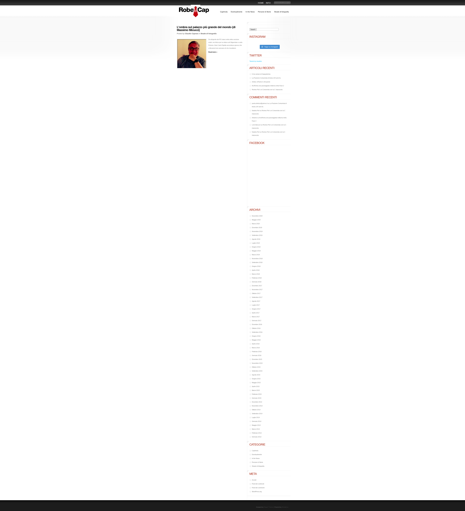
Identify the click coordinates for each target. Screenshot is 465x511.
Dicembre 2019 (257, 227)
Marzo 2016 (256, 348)
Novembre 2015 (257, 363)
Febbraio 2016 (257, 351)
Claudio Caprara (191, 34)
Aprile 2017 (256, 313)
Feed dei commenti (258, 488)
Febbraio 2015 (257, 394)
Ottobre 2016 (256, 328)
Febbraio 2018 (257, 278)
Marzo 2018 (256, 274)
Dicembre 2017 (257, 286)
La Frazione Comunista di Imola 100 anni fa (266, 78)
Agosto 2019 (256, 239)
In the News (250, 12)
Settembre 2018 (257, 262)
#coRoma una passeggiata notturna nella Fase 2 (268, 86)
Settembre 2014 (257, 413)
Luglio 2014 (256, 417)
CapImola (224, 12)
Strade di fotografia (281, 12)
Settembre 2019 (257, 235)
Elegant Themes (268, 507)
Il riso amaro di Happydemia (261, 74)
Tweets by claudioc (255, 61)
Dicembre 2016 (257, 324)
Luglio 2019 (256, 243)
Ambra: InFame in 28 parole (261, 82)
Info (268, 3)
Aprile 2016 (256, 344)
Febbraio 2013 (257, 433)
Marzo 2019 (256, 255)
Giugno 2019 (256, 247)
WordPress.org (257, 491)
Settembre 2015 (257, 371)
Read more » (212, 52)
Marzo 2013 (256, 429)
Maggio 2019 (256, 251)
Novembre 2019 (257, 231)
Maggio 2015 (256, 382)
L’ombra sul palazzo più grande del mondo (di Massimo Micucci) (206, 28)
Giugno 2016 (256, 336)
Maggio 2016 (256, 340)
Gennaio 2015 (256, 398)
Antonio (254, 118)
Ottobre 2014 (256, 410)
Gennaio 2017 (256, 320)
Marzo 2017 (256, 317)
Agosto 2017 (256, 301)
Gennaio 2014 (256, 421)
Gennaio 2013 (256, 437)
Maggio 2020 (256, 220)
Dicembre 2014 (257, 402)
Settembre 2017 (257, 297)
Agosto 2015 (256, 375)
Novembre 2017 (257, 289)
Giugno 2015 (256, 379)
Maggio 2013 (256, 425)
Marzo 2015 (256, 390)
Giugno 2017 (256, 309)
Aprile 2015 (256, 386)
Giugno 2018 (256, 266)
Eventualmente (236, 12)
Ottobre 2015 (256, 367)
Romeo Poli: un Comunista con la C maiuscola (267, 89)
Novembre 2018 (257, 258)
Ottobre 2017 (256, 293)
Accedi (254, 480)
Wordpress (285, 507)
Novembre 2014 (257, 406)
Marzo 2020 (256, 224)
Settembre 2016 (257, 332)
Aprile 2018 (256, 270)
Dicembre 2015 (257, 359)
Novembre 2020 (257, 216)
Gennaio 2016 (256, 355)
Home (261, 3)
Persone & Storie (264, 12)
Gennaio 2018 (256, 282)
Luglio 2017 (256, 305)
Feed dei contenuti (258, 484)
